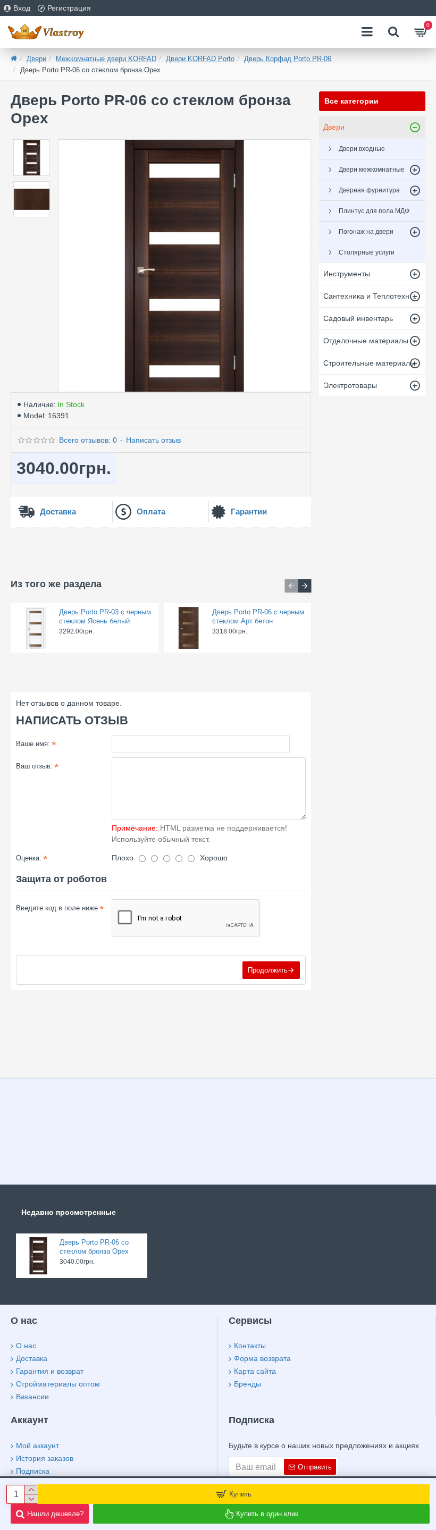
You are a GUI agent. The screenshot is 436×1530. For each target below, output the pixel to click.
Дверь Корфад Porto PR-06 (287, 59)
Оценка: (28, 858)
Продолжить (268, 970)
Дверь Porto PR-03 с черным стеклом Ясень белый (105, 616)
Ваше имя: (33, 744)
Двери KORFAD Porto (200, 59)
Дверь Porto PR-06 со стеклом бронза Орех (94, 1246)
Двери (36, 59)
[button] (291, 586)
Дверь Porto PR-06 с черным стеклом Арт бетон (258, 616)
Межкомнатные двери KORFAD (106, 59)
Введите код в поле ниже (57, 908)
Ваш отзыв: (34, 766)
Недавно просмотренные (68, 1212)
